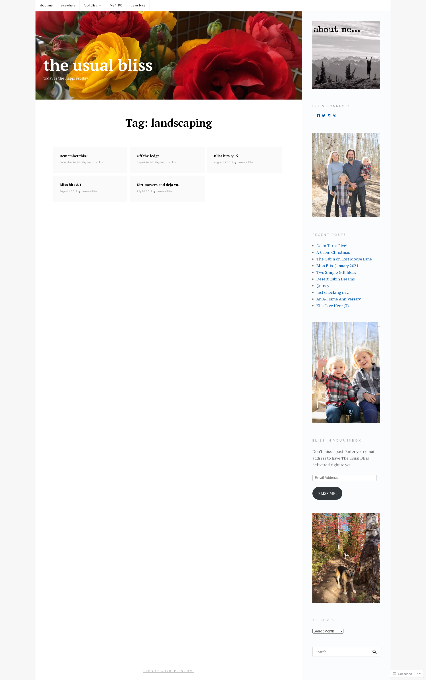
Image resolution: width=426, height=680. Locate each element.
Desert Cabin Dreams (335, 279)
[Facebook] (318, 115)
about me (46, 5)
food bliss (90, 5)
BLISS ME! (327, 493)
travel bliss (137, 5)
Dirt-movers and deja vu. (158, 184)
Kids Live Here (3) (332, 305)
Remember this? (73, 155)
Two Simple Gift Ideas (336, 272)
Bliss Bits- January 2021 (337, 265)
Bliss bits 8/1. (70, 184)
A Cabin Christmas (333, 252)
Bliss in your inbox (336, 440)
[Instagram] (329, 115)
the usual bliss (98, 64)
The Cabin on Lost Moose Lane (344, 259)
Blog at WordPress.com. (168, 671)
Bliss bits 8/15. (226, 155)
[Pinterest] (335, 115)
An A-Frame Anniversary (338, 299)
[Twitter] (323, 115)
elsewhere (68, 5)
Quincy (322, 285)
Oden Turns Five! (331, 245)
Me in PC (116, 5)
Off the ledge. (148, 155)
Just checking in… (332, 292)
